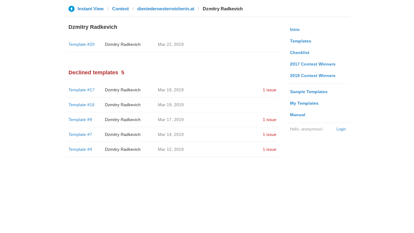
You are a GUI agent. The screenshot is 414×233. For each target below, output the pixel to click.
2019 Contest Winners (313, 75)
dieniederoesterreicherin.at (165, 8)
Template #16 (81, 104)
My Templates (304, 103)
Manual (297, 114)
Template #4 (80, 149)
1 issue (269, 89)
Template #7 (80, 134)
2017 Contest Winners (313, 64)
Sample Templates (309, 91)
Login (341, 129)
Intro (295, 29)
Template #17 (81, 89)
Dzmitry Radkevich (123, 44)
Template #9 (80, 119)
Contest (120, 8)
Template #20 (81, 44)
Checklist (299, 52)
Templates (300, 41)
